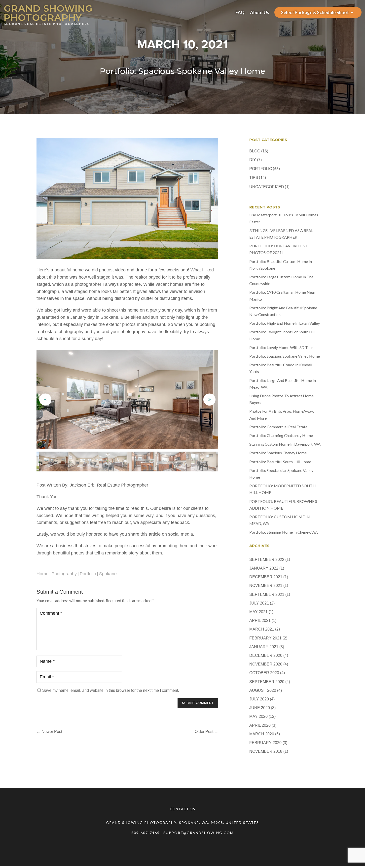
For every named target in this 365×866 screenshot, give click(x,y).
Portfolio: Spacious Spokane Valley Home (284, 356)
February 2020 (265, 743)
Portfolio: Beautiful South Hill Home (280, 461)
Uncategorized (266, 187)
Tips (253, 177)
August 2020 (262, 690)
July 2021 (259, 603)
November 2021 (265, 585)
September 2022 (266, 559)
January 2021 (263, 647)
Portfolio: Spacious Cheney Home (278, 452)
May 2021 (258, 612)
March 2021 (261, 629)
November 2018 (265, 751)
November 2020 (265, 664)
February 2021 (265, 638)
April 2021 (260, 620)
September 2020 (266, 682)
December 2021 (265, 577)
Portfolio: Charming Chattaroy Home (281, 435)
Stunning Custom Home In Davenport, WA (285, 444)
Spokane (108, 573)
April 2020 (260, 725)
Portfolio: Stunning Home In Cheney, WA (283, 532)
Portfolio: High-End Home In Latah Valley (284, 323)
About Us (259, 13)
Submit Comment (198, 703)
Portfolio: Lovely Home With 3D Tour (281, 347)
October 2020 (264, 673)
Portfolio (88, 573)
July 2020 (259, 699)
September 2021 (266, 594)
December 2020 (265, 655)
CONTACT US (182, 809)
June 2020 (259, 708)
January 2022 (263, 568)
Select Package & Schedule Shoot (315, 13)
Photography (64, 573)
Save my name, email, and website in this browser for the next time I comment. (110, 690)
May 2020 (258, 716)
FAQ (240, 13)
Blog (254, 151)
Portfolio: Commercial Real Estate (278, 426)
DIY (252, 160)
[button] (209, 400)
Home (42, 573)
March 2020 (261, 734)
